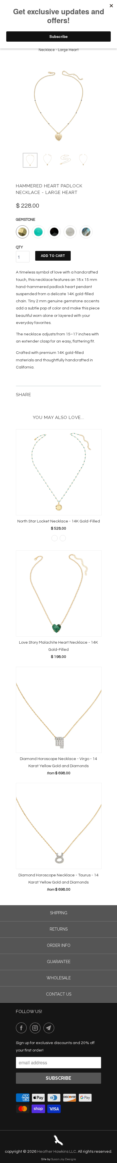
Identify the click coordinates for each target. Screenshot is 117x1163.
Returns (59, 929)
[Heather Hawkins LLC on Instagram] (36, 1027)
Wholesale (59, 978)
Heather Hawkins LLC (56, 1152)
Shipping (58, 913)
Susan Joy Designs (63, 1159)
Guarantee (58, 962)
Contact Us (58, 994)
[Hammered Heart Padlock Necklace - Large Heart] (58, 106)
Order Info (58, 945)
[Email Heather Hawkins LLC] (50, 1027)
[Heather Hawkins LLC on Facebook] (22, 1027)
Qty (19, 247)
